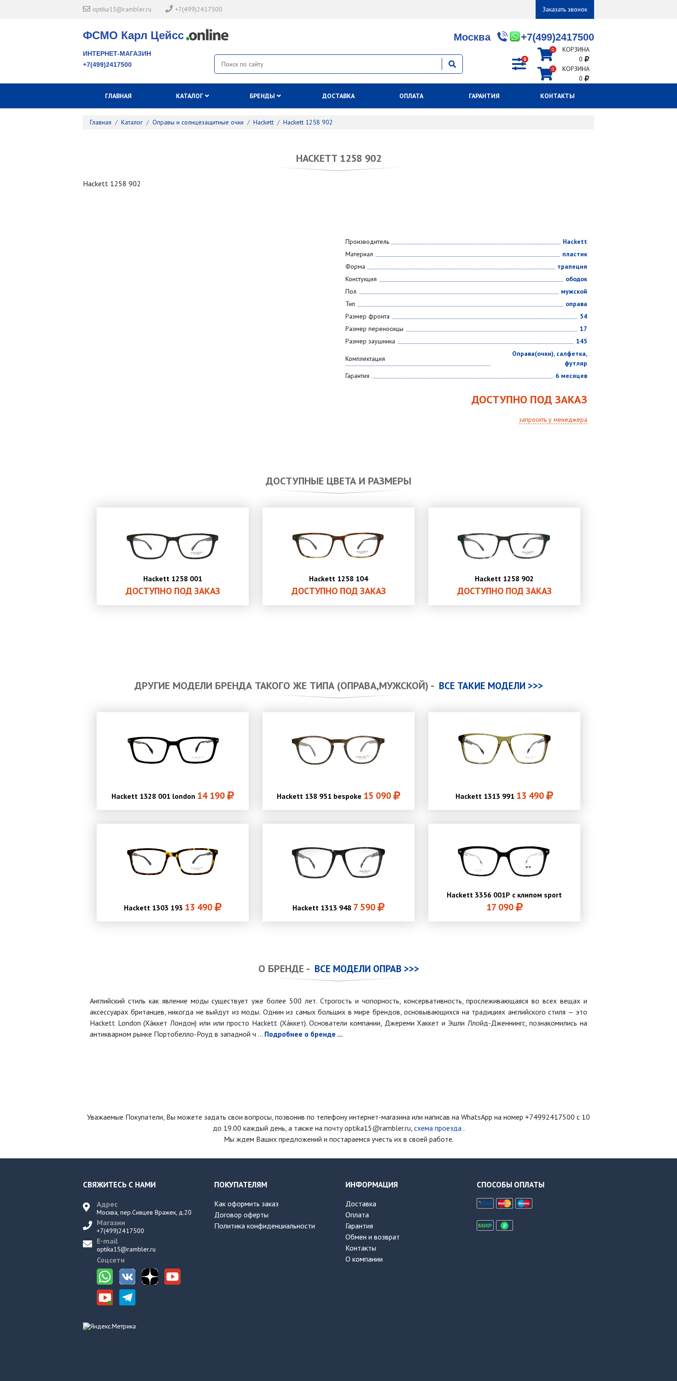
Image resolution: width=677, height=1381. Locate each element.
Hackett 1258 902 (504, 585)
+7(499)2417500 (198, 9)
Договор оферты (241, 1214)
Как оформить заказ (246, 1203)
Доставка (338, 96)
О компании (364, 1258)
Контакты (557, 96)
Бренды (263, 96)
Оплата (411, 96)
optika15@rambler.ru (122, 9)
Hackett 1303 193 (168, 907)
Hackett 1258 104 (339, 585)
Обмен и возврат (372, 1236)
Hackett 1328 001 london (168, 796)
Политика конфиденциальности (264, 1225)
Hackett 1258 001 (173, 585)
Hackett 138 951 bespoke (334, 796)
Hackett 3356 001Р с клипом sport (504, 901)
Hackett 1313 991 (499, 796)
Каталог (190, 96)
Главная (119, 96)
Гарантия (484, 96)
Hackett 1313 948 (333, 907)
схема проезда (437, 1128)
